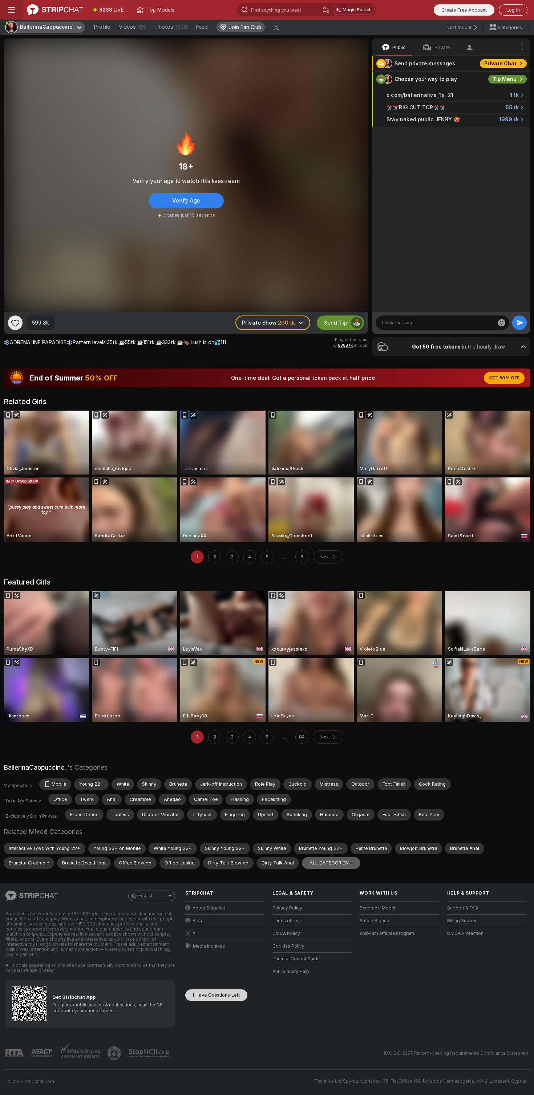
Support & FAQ (462, 908)
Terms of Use (286, 920)
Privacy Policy (287, 908)
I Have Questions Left (216, 995)
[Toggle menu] (11, 10)
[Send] (519, 323)
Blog (197, 920)
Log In (513, 10)
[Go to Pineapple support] (114, 1053)
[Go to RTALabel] (15, 1053)
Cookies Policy (288, 946)
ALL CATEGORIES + (331, 863)
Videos (132, 27)
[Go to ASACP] (42, 1053)
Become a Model (377, 908)
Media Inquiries (209, 946)
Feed (202, 27)
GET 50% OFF (504, 377)
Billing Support (462, 920)
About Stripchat (209, 908)
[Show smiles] (501, 322)
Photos (171, 27)
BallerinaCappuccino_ (36, 767)
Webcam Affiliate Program (387, 933)
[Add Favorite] (15, 323)
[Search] (326, 10)
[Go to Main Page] (55, 10)
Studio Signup (374, 920)
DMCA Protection (465, 933)
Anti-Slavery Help (290, 971)
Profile (102, 27)
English (146, 895)
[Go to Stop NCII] (149, 1053)
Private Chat (500, 63)
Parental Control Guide (296, 958)
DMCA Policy (286, 933)
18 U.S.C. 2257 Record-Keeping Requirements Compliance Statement (455, 1053)
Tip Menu (505, 79)
